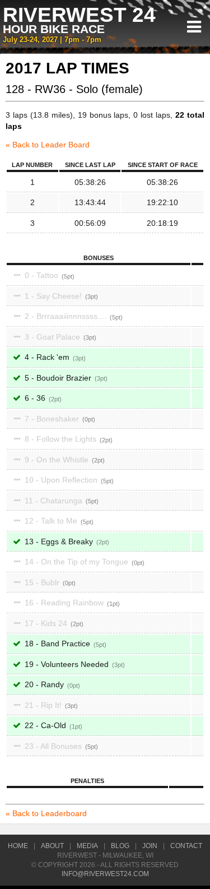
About (52, 846)
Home (18, 846)
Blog (120, 846)
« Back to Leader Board (48, 144)
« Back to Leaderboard (46, 813)
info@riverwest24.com (105, 874)
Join (149, 846)
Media (87, 846)
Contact (186, 846)
